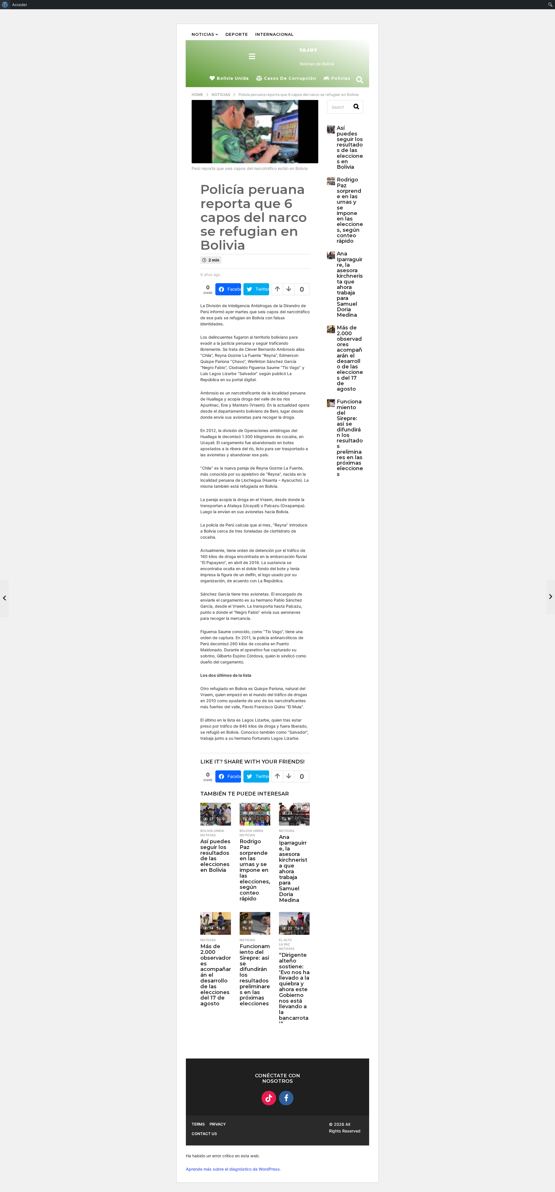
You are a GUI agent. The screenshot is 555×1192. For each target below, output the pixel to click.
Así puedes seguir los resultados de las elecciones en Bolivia (215, 855)
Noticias (203, 34)
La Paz (284, 944)
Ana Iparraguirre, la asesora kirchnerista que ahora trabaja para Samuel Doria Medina (293, 868)
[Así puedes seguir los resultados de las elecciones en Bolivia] (215, 814)
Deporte (236, 34)
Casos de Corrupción (290, 78)
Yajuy (308, 50)
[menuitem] (5, 4)
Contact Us (204, 1133)
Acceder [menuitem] (19, 4)
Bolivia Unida (233, 78)
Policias (340, 78)
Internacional (274, 34)
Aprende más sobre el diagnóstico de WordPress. (233, 1169)
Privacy (218, 1124)
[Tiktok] (269, 1098)
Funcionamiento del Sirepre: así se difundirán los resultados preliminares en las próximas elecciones (350, 437)
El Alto (285, 940)
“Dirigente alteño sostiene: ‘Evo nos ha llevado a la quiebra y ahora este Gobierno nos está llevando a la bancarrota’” (294, 989)
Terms (198, 1124)
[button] (252, 56)
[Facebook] (286, 1098)
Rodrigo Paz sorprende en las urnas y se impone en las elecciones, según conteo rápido (255, 870)
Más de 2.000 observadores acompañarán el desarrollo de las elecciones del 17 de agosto (350, 358)
